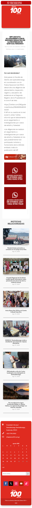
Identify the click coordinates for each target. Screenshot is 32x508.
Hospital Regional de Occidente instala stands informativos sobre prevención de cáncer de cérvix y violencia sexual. (16, 280)
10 (3, 455)
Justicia (22, 47)
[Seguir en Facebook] (5, 483)
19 (10, 458)
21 (18, 458)
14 (18, 455)
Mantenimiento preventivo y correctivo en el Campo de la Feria (16, 248)
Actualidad (16, 47)
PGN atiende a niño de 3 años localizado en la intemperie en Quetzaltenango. (16, 373)
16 (26, 455)
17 (3, 458)
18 (7, 458)
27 (14, 461)
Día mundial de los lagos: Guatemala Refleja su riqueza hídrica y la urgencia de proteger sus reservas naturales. (16, 405)
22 (23, 458)
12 (10, 455)
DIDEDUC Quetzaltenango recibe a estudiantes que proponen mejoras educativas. (16, 341)
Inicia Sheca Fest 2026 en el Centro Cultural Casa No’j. (16, 311)
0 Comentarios (19, 49)
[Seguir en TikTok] (26, 483)
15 (22, 455)
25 (7, 461)
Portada (8, 49)
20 (15, 458)
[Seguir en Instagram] (16, 483)
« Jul (3, 467)
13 (14, 455)
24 (3, 461)
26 (11, 461)
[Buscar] (28, 473)
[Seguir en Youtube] (21, 483)
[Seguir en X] (11, 483)
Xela (13, 49)
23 (26, 458)
